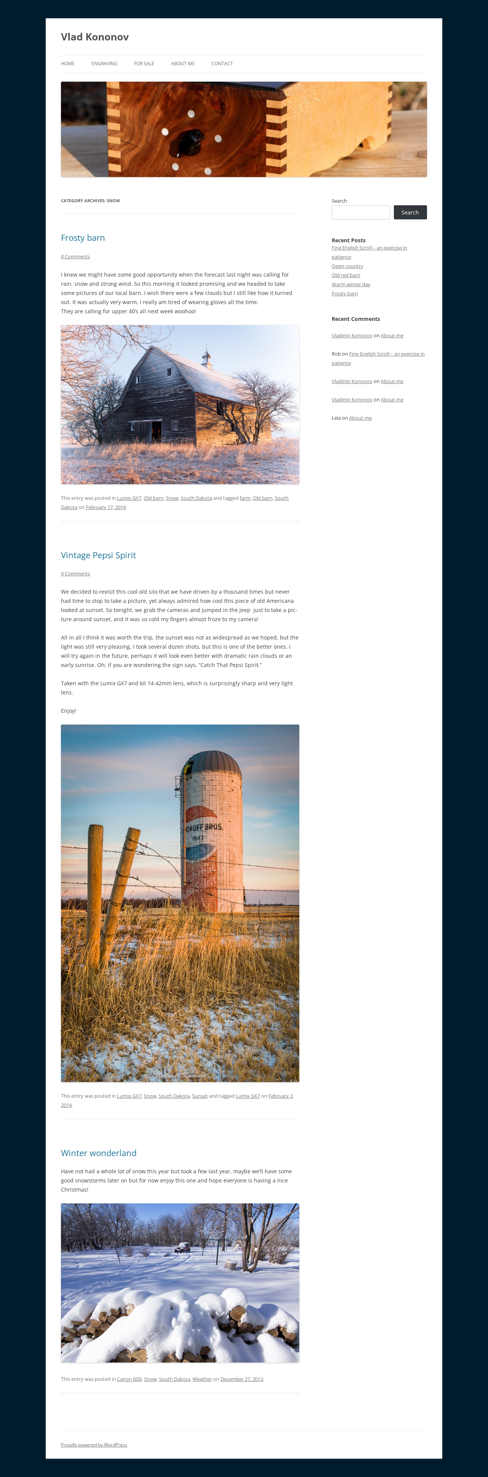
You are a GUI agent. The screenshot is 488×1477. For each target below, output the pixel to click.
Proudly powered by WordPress (94, 1445)
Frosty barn (83, 237)
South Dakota (196, 497)
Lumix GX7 (129, 497)
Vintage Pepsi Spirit (98, 555)
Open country (347, 266)
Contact (222, 63)
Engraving (104, 63)
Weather (202, 1379)
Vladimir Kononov (352, 335)
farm (245, 497)
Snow (172, 497)
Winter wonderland (98, 1152)
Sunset (200, 1095)
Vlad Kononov (95, 36)
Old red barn (346, 275)
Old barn (154, 497)
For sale (144, 63)
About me (183, 63)
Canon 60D (129, 1379)
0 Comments (75, 256)
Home (68, 63)
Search (339, 200)
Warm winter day (351, 284)
